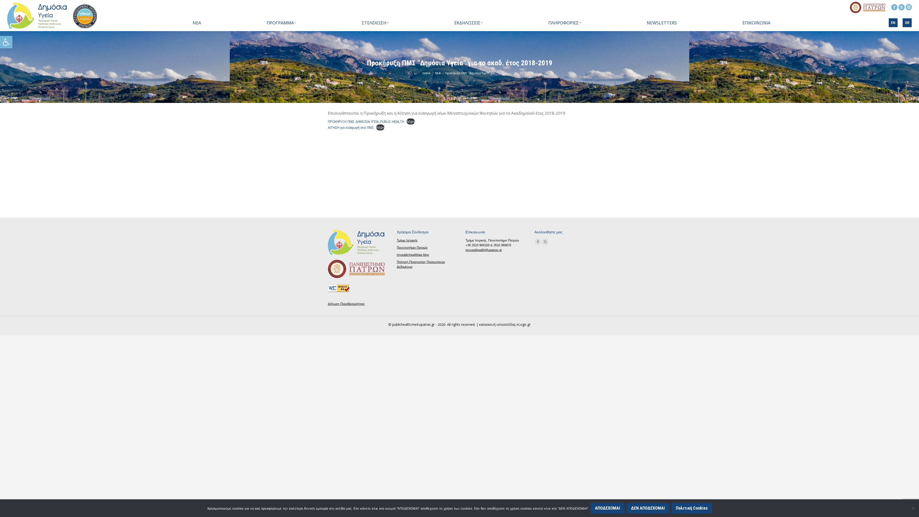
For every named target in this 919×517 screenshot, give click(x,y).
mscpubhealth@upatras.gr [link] (483, 250)
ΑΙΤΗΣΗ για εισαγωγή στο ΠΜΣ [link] (351, 127)
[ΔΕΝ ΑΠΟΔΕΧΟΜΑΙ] (913, 508)
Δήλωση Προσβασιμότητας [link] (346, 304)
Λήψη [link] (411, 121)
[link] (6, 42)
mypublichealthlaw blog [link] (413, 255)
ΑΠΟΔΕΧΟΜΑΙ (607, 508)
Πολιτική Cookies (692, 508)
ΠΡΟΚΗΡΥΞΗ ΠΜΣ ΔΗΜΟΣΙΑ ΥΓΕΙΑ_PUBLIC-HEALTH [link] (366, 121)
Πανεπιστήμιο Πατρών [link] (412, 247)
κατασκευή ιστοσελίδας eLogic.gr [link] (505, 324)
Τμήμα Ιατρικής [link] (407, 240)
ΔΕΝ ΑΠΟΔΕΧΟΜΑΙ (648, 508)
